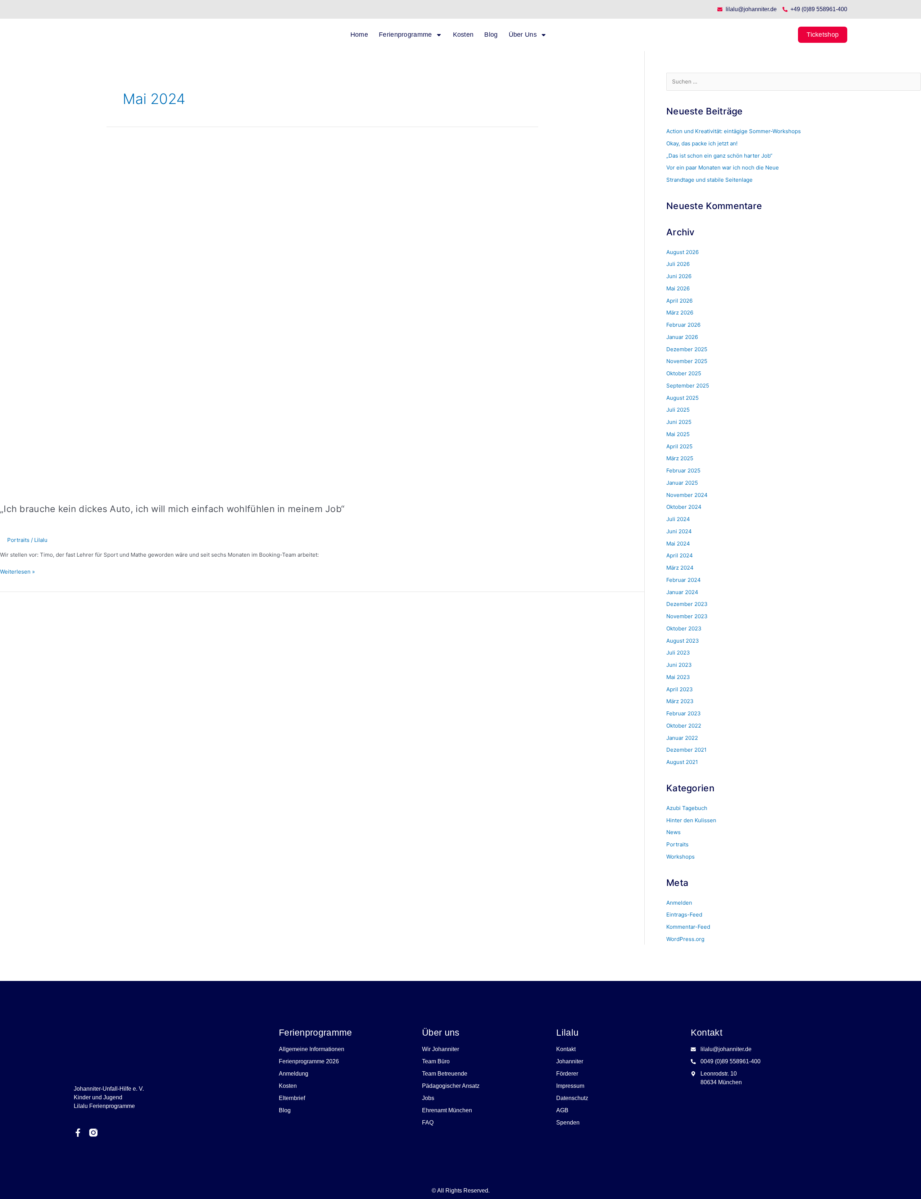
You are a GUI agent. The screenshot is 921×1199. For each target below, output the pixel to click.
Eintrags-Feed (684, 914)
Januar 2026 (682, 337)
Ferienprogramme (405, 34)
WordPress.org (685, 939)
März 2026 (679, 312)
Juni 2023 (679, 664)
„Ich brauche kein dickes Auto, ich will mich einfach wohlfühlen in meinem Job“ (172, 508)
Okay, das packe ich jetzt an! (702, 143)
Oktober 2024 (684, 506)
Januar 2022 (682, 737)
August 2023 (682, 640)
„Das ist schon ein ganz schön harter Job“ (719, 155)
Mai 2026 (678, 288)
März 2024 (680, 567)
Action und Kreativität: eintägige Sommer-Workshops (733, 131)
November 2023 (687, 616)
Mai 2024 (678, 543)
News (673, 832)
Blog (491, 34)
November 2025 (686, 361)
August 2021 (682, 762)
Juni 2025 (678, 421)
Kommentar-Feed (688, 926)
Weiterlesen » (17, 571)
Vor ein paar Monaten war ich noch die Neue (722, 167)
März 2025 (679, 458)
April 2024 (679, 555)
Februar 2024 (683, 579)
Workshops (680, 856)
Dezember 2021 (686, 749)
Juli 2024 (678, 519)
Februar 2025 (683, 470)
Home (359, 34)
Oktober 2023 (684, 628)
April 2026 (679, 300)
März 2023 (680, 701)
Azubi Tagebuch (686, 808)
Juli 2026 (678, 264)
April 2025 (679, 446)
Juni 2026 (678, 276)
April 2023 (679, 689)
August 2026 (682, 252)
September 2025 (687, 385)
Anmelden (679, 902)
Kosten (463, 34)
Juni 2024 (679, 531)
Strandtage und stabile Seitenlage (709, 179)
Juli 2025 (678, 409)
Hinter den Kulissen (691, 820)
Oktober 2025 (683, 373)
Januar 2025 (682, 482)
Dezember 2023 (687, 604)
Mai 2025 (678, 434)
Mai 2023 (678, 677)
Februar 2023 (683, 713)
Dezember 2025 (686, 349)
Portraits (18, 540)
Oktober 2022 (683, 725)
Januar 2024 (682, 592)
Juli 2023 (678, 652)
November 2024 (687, 495)
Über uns (523, 34)
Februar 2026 (683, 324)
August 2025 (682, 397)
